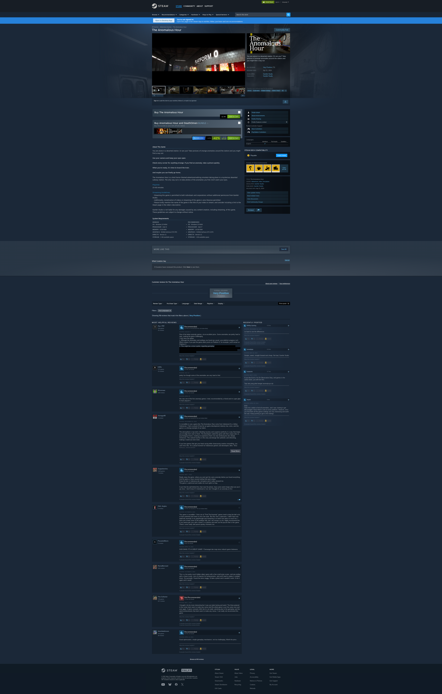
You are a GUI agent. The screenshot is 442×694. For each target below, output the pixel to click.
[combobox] (260, 15)
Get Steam (273, 673)
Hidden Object (276, 90)
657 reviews (161, 601)
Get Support (274, 681)
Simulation (266, 181)
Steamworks (219, 681)
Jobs (236, 677)
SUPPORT (209, 6)
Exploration (256, 90)
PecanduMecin (163, 541)
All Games (155, 27)
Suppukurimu (163, 469)
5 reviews (160, 508)
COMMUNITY (189, 6)
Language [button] (185, 303)
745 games (161, 599)
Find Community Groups (255, 202)
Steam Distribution (221, 684)
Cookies (252, 684)
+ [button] (285, 90)
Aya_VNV (161, 326)
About (200, 6)
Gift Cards (218, 688)
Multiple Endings (265, 90)
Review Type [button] (157, 303)
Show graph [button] (283, 303)
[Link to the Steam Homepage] (160, 8)
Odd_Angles (162, 506)
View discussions (252, 199)
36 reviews (161, 635)
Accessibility (254, 677)
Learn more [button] (281, 155)
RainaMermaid (163, 566)
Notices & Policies (256, 681)
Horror (249, 90)
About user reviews (271, 283)
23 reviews (161, 371)
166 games (161, 328)
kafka (160, 367)
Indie (260, 181)
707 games (161, 369)
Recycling (237, 684)
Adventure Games (166, 27)
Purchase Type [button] (172, 303)
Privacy (252, 673)
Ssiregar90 (162, 416)
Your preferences (284, 283)
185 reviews (161, 568)
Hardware (237, 681)
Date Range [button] (198, 303)
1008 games (161, 471)
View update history (253, 193)
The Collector (162, 597)
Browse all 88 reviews (197, 659)
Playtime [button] (210, 303)
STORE (179, 6)
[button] (156, 14)
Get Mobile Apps (275, 677)
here (188, 267)
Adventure (255, 181)
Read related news (253, 196)
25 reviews (161, 330)
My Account (274, 684)
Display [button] (220, 303)
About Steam (219, 673)
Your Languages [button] (164, 310)
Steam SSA (219, 677)
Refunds (252, 688)
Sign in (156, 101)
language (284, 2)
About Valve (238, 673)
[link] (216, 138)
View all (287, 260)
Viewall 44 (284, 168)
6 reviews (160, 418)
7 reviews (160, 473)
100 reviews (161, 392)
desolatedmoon (163, 631)
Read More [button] (235, 451)
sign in (277, 2)
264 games (161, 633)
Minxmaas (161, 390)
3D (283, 90)
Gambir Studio (268, 74)
